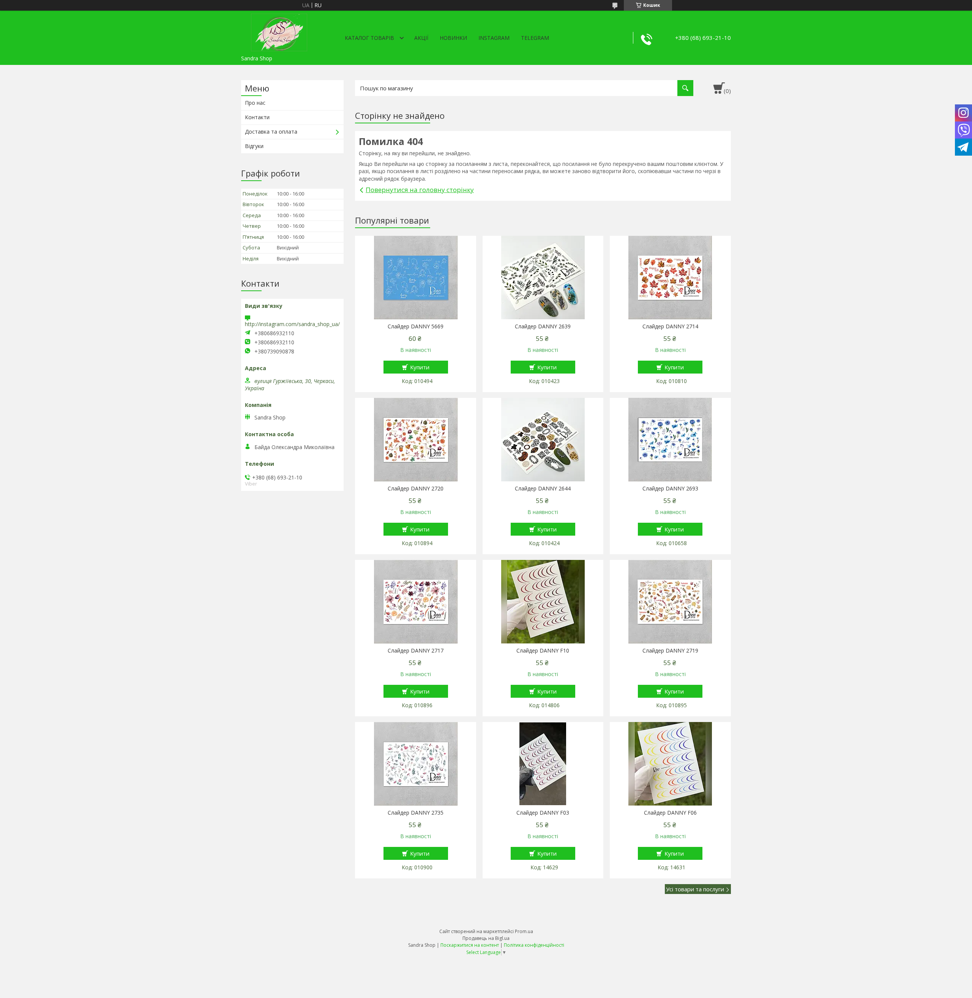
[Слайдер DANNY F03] (543, 764)
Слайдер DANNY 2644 (543, 488)
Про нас (255, 102)
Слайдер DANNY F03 (542, 812)
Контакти (257, 117)
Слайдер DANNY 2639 (543, 326)
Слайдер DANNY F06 (670, 812)
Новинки (453, 37)
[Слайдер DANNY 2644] (543, 439)
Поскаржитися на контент (469, 945)
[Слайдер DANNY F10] (543, 601)
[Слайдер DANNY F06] (670, 764)
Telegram (535, 37)
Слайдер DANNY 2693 (670, 488)
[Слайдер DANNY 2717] (415, 601)
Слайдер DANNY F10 (542, 650)
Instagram (494, 37)
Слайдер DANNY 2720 (415, 488)
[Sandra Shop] (279, 31)
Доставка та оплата (271, 131)
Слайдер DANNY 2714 (670, 326)
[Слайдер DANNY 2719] (670, 601)
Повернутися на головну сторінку (420, 189)
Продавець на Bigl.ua (486, 938)
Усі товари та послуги (695, 889)
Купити (419, 367)
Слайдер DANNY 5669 (415, 326)
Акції (421, 37)
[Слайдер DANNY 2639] (543, 277)
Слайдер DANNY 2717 (415, 650)
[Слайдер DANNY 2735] (415, 764)
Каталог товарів (369, 37)
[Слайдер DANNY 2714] (670, 277)
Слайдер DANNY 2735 (415, 812)
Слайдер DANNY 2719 (670, 650)
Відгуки (254, 146)
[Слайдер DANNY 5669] (415, 277)
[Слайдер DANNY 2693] (670, 439)
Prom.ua (524, 931)
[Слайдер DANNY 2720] (415, 439)
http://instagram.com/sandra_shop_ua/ (292, 324)
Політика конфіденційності (534, 945)
